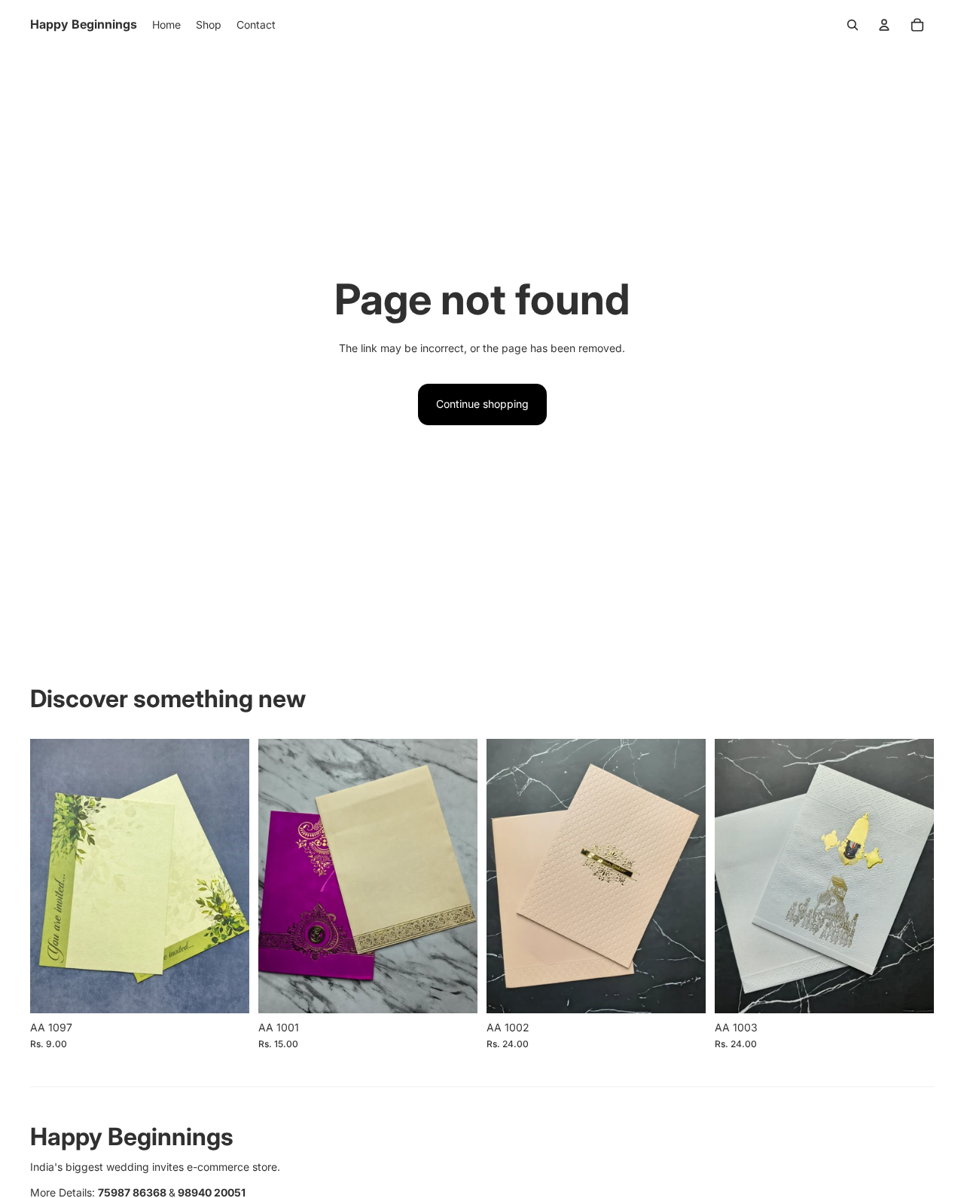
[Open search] (852, 24)
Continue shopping (482, 403)
